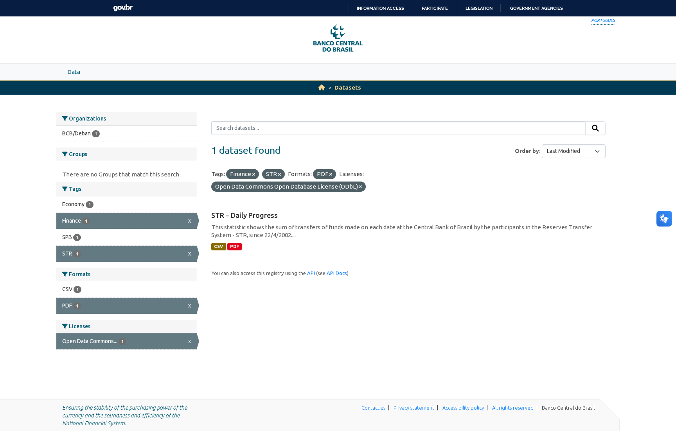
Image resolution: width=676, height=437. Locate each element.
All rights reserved (513, 407)
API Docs (337, 273)
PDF (234, 246)
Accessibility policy (463, 407)
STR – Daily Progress (244, 215)
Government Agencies (536, 8)
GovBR (123, 8)
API (311, 273)
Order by (527, 151)
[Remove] (253, 174)
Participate (435, 8)
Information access (380, 8)
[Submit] (595, 128)
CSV (218, 246)
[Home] (321, 87)
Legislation (479, 8)
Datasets (347, 87)
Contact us (373, 407)
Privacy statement (414, 407)
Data (73, 71)
